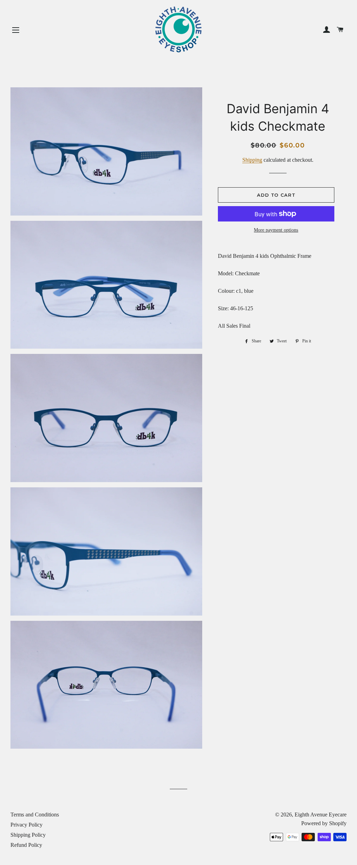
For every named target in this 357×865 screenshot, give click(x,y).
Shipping (252, 160)
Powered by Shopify (324, 823)
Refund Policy (26, 845)
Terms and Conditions (34, 814)
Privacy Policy (26, 825)
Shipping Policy (28, 835)
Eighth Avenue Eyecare (321, 814)
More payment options (276, 230)
